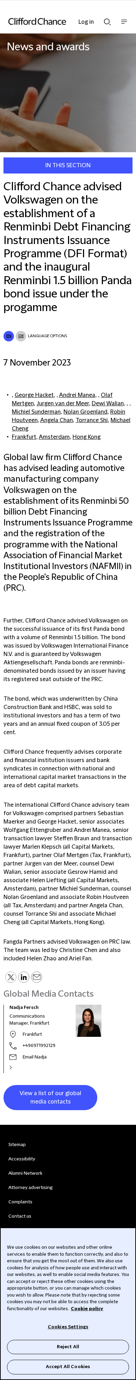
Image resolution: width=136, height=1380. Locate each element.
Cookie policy (87, 1309)
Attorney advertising (30, 1187)
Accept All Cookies (68, 1367)
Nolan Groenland (85, 412)
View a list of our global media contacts (50, 1097)
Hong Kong (86, 437)
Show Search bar (107, 19)
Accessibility (21, 1159)
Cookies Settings (68, 1327)
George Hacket (34, 395)
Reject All (68, 1347)
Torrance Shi (92, 420)
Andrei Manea (77, 395)
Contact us (19, 1216)
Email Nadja (35, 1057)
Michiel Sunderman (36, 412)
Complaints (20, 1202)
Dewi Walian (108, 403)
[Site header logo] (57, 21)
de (21, 336)
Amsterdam (54, 437)
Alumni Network (25, 1173)
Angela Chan (56, 420)
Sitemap (17, 1144)
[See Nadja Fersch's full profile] (18, 1067)
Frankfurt (24, 437)
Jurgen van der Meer (63, 403)
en (9, 336)
